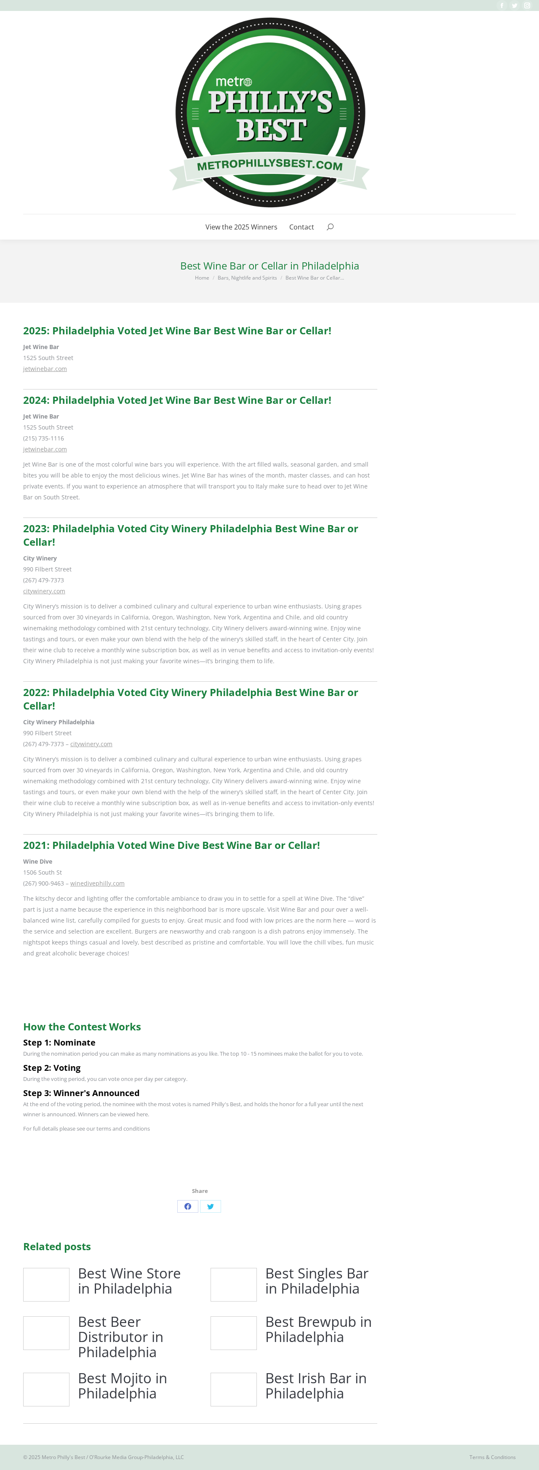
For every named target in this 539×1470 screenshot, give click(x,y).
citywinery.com (44, 591)
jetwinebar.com (45, 369)
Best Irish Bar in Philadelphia (316, 1386)
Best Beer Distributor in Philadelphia (120, 1337)
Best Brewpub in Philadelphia (318, 1329)
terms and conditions (123, 1128)
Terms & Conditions (493, 1457)
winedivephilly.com (97, 883)
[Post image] (46, 1285)
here (142, 1114)
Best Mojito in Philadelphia (122, 1386)
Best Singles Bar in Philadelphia (316, 1281)
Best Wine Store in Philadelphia (129, 1281)
